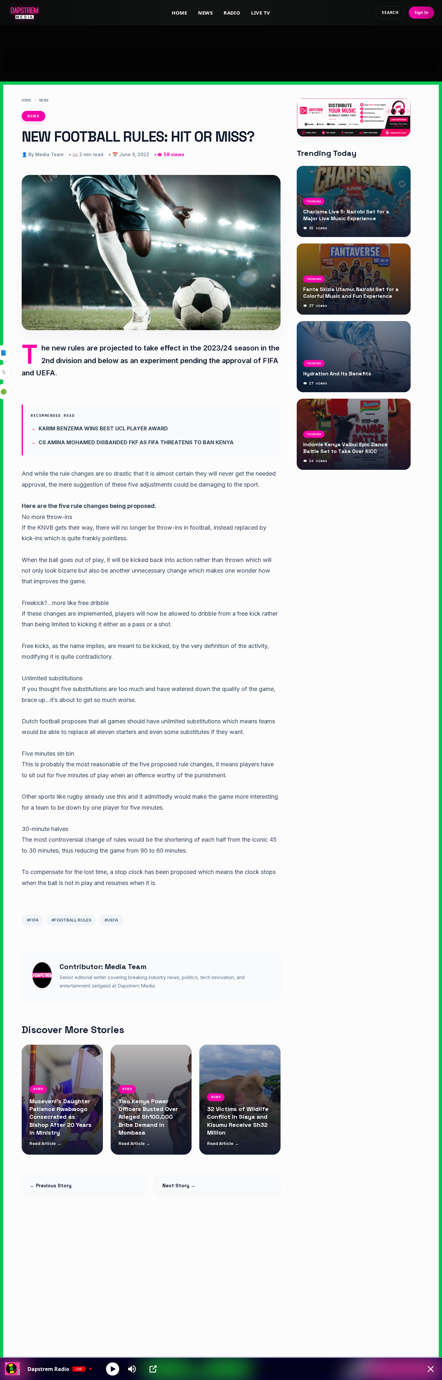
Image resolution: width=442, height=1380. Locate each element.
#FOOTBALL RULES (71, 919)
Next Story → (178, 1185)
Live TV (260, 12)
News (205, 12)
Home (179, 12)
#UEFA (111, 919)
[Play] (113, 1369)
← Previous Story (51, 1185)
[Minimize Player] (431, 1369)
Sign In (421, 12)
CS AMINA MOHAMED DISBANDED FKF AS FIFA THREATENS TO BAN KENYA (136, 442)
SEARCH (390, 12)
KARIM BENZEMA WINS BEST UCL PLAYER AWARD (103, 428)
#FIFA (33, 919)
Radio (232, 12)
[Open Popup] (153, 1369)
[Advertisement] (221, 48)
